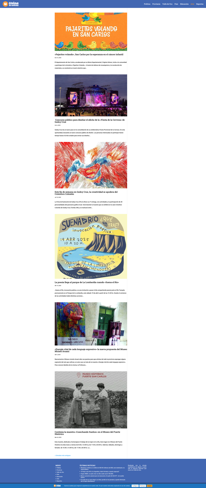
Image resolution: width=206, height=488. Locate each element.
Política (147, 4)
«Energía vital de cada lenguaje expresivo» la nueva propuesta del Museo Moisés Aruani (91, 350)
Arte (192, 4)
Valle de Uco (167, 4)
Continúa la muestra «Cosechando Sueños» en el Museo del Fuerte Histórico (87, 433)
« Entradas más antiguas (63, 455)
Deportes (199, 4)
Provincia (156, 4)
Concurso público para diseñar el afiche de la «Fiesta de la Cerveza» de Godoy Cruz (90, 120)
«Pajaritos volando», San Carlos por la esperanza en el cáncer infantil (89, 54)
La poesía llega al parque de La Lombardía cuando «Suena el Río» (87, 282)
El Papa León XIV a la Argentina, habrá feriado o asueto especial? (100, 471)
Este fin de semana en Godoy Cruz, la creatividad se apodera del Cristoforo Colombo (86, 193)
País (176, 4)
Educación (184, 4)
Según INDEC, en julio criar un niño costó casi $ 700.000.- (97, 474)
